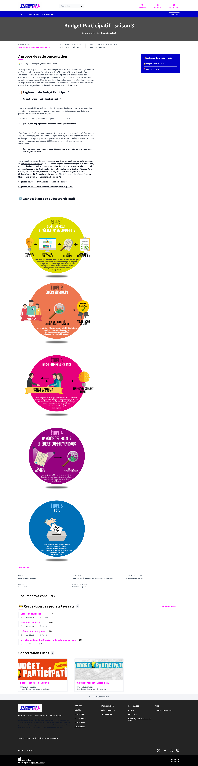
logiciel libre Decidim (38, 763)
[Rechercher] (81, 6)
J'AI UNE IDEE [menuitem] (80, 726)
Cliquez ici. (72, 85)
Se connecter (106, 714)
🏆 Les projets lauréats (153, 63)
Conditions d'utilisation (26, 750)
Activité (131, 710)
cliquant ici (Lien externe (32, 163)
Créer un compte (108, 710)
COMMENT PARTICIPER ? (164, 710)
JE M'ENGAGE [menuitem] (80, 722)
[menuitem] (160, 59)
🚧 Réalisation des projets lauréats (158, 58)
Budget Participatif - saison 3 (41, 14)
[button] (24, 568)
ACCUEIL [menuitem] (78, 710)
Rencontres (132, 714)
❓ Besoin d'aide (150, 69)
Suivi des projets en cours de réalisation (34, 47)
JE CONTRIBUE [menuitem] (80, 718)
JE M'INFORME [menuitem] (80, 714)
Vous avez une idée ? (98, 47)
